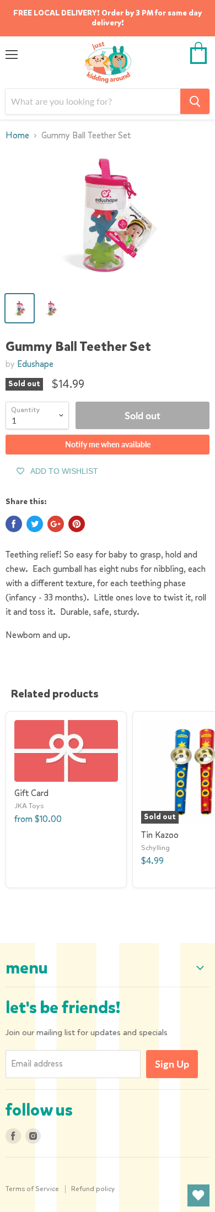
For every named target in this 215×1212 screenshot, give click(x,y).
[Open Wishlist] (198, 1195)
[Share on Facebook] (14, 524)
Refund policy (93, 1188)
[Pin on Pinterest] (76, 524)
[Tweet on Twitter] (34, 524)
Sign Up (172, 1064)
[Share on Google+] (55, 524)
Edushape (35, 364)
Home (17, 135)
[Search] (194, 101)
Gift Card (31, 793)
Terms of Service (32, 1188)
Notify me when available (107, 444)
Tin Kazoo (160, 835)
